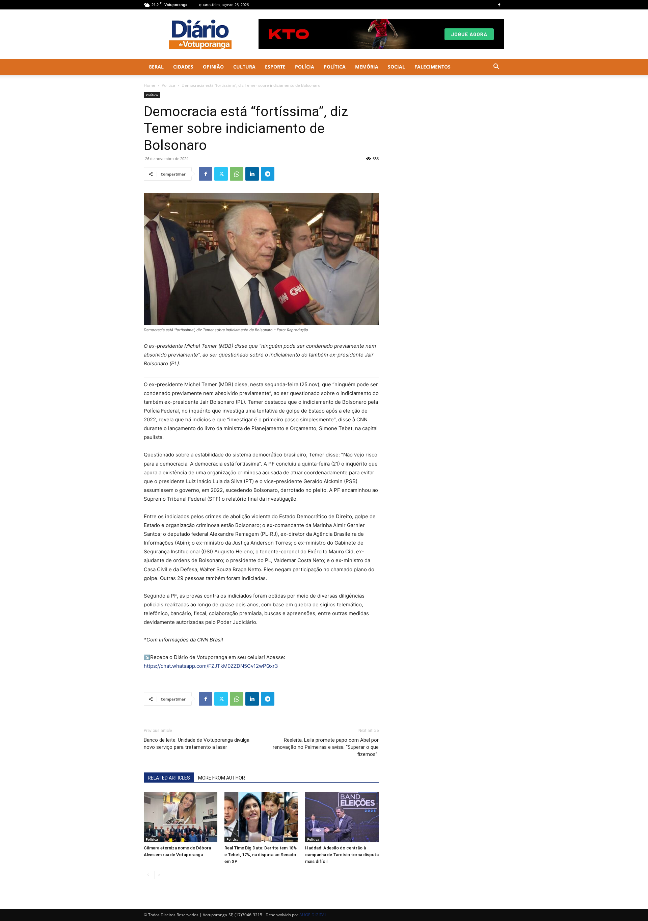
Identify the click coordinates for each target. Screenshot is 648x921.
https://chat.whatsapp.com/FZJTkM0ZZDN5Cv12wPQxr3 (211, 666)
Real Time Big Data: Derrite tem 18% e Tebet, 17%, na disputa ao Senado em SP (260, 854)
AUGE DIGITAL (313, 915)
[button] (496, 67)
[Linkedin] (252, 174)
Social (396, 66)
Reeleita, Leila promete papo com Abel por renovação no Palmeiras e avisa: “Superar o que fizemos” (326, 747)
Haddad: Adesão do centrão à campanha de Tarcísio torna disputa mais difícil (342, 854)
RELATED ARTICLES (169, 778)
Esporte (275, 66)
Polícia (304, 66)
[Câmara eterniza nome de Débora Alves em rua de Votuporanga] (180, 817)
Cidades (183, 66)
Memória (366, 66)
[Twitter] (221, 174)
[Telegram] (267, 174)
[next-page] (159, 875)
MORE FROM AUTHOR (221, 778)
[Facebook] (499, 4)
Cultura (244, 66)
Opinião (213, 66)
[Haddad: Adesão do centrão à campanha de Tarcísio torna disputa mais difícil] (342, 817)
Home (149, 85)
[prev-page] (148, 875)
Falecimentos (432, 66)
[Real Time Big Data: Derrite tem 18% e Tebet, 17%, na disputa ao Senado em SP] (261, 817)
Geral (156, 66)
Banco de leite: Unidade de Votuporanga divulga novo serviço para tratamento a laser (196, 743)
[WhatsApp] (236, 174)
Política (335, 66)
